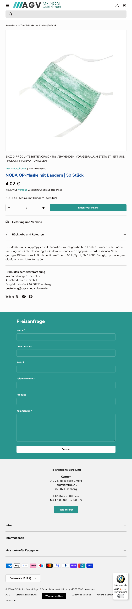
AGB (8, 594)
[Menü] (7, 5)
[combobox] (66, 14)
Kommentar (23, 410)
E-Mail (20, 362)
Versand (22, 189)
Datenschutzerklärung (25, 594)
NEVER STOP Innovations (83, 589)
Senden (66, 449)
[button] (124, 5)
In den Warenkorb (88, 207)
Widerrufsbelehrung (81, 594)
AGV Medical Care (16, 168)
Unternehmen (24, 346)
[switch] (120, 596)
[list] (66, 90)
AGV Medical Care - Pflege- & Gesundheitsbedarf (36, 589)
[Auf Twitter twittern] (17, 296)
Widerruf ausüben (54, 596)
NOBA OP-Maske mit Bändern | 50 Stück (37, 25)
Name (20, 330)
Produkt (21, 394)
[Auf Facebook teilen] (23, 296)
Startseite (10, 25)
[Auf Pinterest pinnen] (30, 296)
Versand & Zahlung (105, 594)
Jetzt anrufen (66, 509)
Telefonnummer (25, 378)
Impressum (11, 600)
